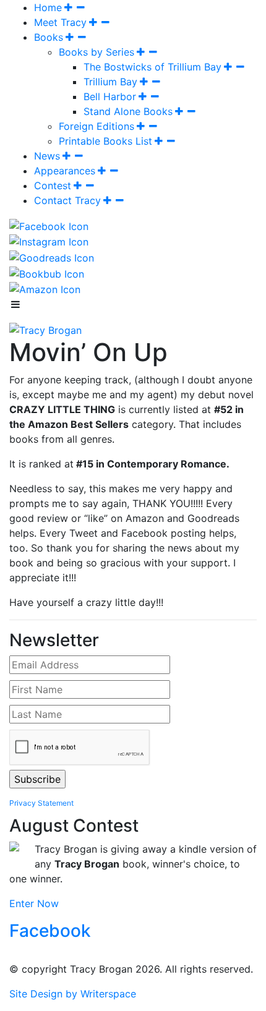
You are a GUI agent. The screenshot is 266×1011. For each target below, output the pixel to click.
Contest (52, 185)
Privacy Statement (41, 803)
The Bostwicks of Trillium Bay (152, 67)
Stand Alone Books (128, 111)
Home (48, 7)
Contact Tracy (67, 200)
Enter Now (34, 903)
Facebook (50, 930)
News (47, 156)
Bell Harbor (110, 96)
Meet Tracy (60, 22)
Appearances (64, 170)
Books (48, 37)
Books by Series (96, 52)
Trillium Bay (110, 81)
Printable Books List (105, 141)
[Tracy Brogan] (45, 329)
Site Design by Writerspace (72, 994)
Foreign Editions (96, 126)
